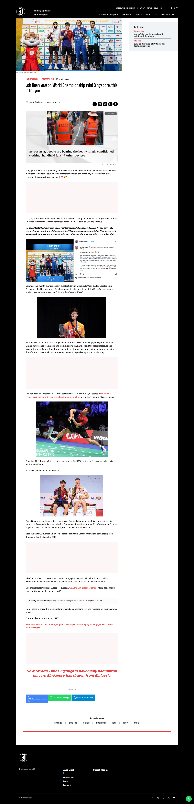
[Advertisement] (72, 197)
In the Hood (137, 41)
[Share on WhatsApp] (189, 799)
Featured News (32, 79)
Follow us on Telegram (84, 698)
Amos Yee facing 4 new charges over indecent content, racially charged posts (148, 35)
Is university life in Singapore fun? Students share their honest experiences (149, 45)
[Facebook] (169, 8)
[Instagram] (171, 8)
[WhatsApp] (105, 104)
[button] (160, 8)
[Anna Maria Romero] (28, 102)
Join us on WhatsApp (61, 698)
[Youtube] (177, 8)
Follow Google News (38, 699)
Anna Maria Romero (37, 102)
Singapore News (47, 79)
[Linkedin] (110, 104)
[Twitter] (174, 8)
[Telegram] (115, 104)
